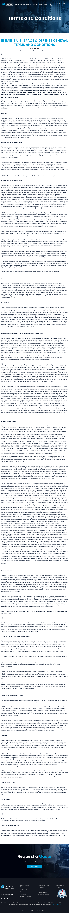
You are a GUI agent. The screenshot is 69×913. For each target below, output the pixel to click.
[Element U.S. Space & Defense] (7, 888)
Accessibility (23, 894)
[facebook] (7, 898)
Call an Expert (34, 866)
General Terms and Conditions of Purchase (43, 893)
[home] (7, 4)
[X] (4, 898)
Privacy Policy (23, 889)
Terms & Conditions (25, 896)
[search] (67, 4)
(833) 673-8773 (57, 904)
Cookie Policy (23, 892)
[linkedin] (1, 898)
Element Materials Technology (24, 886)
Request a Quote (51, 4)
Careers (58, 887)
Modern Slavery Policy (43, 885)
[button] (22, 4)
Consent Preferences (43, 890)
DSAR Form (41, 887)
